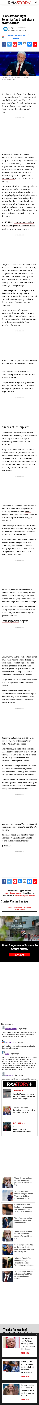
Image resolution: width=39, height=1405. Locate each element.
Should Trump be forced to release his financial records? (19, 946)
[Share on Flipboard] (15, 44)
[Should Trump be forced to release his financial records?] (19, 928)
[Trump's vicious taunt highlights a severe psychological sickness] (7, 1126)
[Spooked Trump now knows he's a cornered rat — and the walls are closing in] (7, 1093)
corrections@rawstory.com (25, 895)
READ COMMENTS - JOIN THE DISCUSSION (19, 908)
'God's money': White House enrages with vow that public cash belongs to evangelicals (18, 225)
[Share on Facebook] (4, 44)
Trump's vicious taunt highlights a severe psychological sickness (22, 1129)
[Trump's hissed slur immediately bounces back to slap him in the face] (7, 1110)
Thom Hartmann (19, 1090)
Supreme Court (8, 178)
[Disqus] (19, 992)
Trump (28, 511)
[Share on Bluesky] (29, 44)
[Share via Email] (24, 43)
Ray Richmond (18, 1123)
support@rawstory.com (12, 893)
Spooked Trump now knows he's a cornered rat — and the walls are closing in (24, 1096)
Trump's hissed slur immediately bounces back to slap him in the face (24, 1110)
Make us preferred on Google (16, 37)
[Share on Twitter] (9, 44)
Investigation (10, 621)
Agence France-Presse (19, 28)
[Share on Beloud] (35, 44)
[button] (36, 2)
